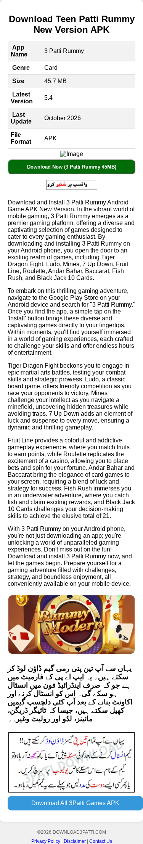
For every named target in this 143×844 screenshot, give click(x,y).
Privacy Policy (45, 841)
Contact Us (100, 841)
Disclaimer (75, 841)
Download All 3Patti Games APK (75, 803)
